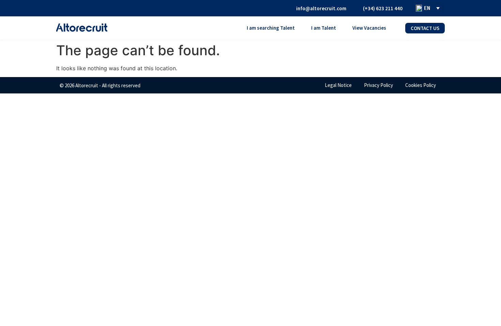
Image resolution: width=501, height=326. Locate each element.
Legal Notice (338, 85)
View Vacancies (369, 28)
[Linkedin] (276, 8)
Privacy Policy (378, 85)
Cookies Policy (420, 85)
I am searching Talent (271, 28)
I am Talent (323, 28)
